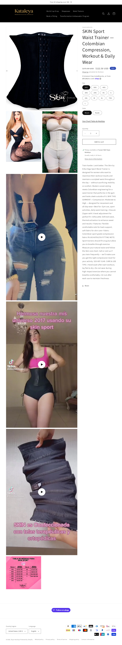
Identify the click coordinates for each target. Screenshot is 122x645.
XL (102, 98)
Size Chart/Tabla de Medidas (93, 121)
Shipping (85, 72)
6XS (86, 87)
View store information (93, 159)
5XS (95, 87)
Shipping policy (74, 639)
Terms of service (62, 639)
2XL (86, 98)
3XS (86, 93)
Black (87, 113)
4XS (104, 87)
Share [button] (87, 286)
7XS (110, 98)
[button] (103, 13)
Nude (97, 113)
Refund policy (39, 639)
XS (103, 93)
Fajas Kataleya (15, 639)
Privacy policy (50, 639)
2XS (95, 93)
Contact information (87, 639)
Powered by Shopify (26, 639)
